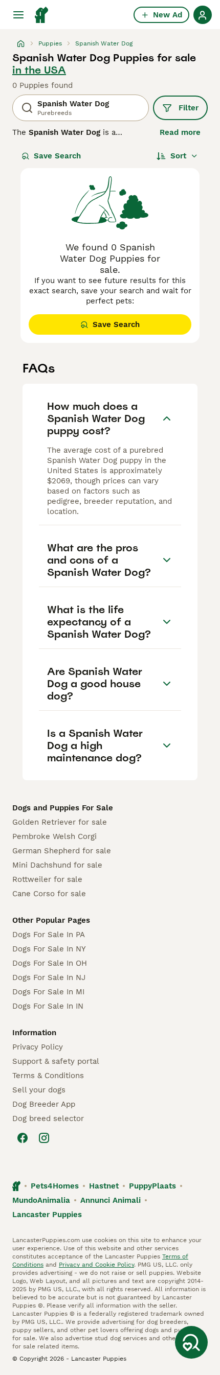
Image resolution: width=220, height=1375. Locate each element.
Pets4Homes (55, 1186)
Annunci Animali (110, 1200)
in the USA (39, 70)
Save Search (57, 155)
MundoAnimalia (41, 1200)
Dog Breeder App (43, 1104)
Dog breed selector (48, 1118)
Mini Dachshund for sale (57, 865)
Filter (189, 107)
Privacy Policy (37, 1047)
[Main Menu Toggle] (18, 15)
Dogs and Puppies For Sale (62, 807)
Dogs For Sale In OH (49, 963)
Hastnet (104, 1186)
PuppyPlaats (152, 1186)
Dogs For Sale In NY (49, 948)
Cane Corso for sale (49, 893)
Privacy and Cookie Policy (96, 1264)
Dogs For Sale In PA (48, 934)
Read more (180, 132)
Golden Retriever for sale (59, 822)
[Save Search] (191, 1342)
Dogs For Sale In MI (48, 991)
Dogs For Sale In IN (47, 1006)
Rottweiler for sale (47, 879)
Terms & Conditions (48, 1075)
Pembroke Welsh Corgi (54, 836)
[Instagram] (44, 1138)
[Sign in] (202, 15)
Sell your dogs (38, 1089)
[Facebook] (22, 1138)
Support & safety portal (55, 1061)
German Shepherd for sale (61, 850)
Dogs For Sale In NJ (48, 977)
